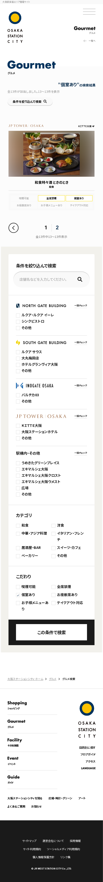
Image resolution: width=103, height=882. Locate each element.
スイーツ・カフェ (69, 547)
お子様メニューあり (35, 605)
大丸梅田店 (30, 357)
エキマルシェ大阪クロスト (41, 475)
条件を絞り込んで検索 (27, 101)
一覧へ (92, 40)
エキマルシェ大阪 (35, 468)
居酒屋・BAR (31, 547)
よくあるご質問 (16, 806)
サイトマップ (29, 841)
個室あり (28, 594)
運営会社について (53, 841)
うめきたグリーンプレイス (41, 462)
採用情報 (75, 841)
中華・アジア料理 (34, 533)
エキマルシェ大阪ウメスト (41, 481)
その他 (27, 327)
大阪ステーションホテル (40, 431)
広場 (25, 487)
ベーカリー (30, 555)
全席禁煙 (64, 586)
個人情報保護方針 (43, 857)
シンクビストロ (33, 321)
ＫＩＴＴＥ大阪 (32, 425)
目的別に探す (87, 747)
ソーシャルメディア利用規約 (63, 849)
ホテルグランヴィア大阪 (40, 364)
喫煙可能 (29, 586)
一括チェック (80, 305)
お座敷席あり (67, 594)
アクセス (91, 761)
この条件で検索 (51, 632)
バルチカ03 (30, 394)
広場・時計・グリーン (60, 798)
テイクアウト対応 (70, 602)
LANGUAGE (88, 768)
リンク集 (65, 857)
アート (82, 798)
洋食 (60, 525)
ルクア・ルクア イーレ (38, 314)
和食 (25, 525)
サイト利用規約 (32, 849)
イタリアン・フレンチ (70, 536)
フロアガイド (88, 754)
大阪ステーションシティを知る (25, 798)
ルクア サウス (32, 351)
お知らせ (36, 806)
